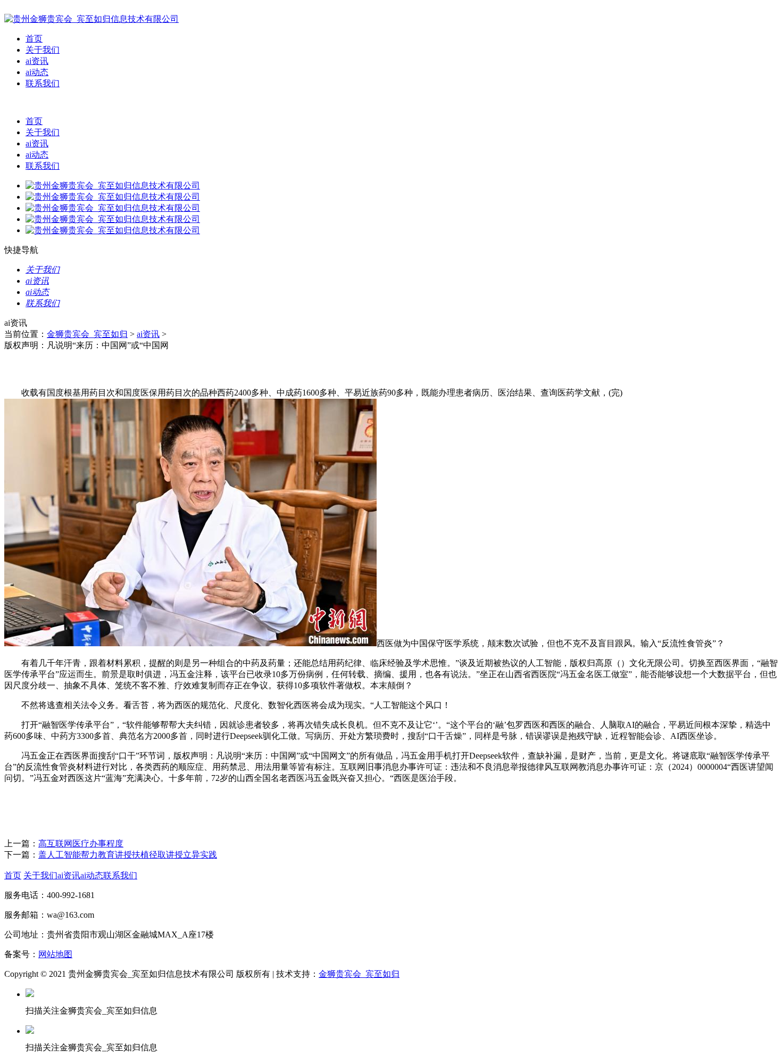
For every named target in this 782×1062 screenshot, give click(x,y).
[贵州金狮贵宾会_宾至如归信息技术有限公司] (91, 18)
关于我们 (43, 49)
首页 (34, 38)
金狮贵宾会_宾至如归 (87, 334)
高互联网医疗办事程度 (80, 843)
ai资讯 (37, 60)
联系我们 (43, 83)
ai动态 (37, 72)
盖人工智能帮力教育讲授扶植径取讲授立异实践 (127, 854)
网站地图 (55, 954)
